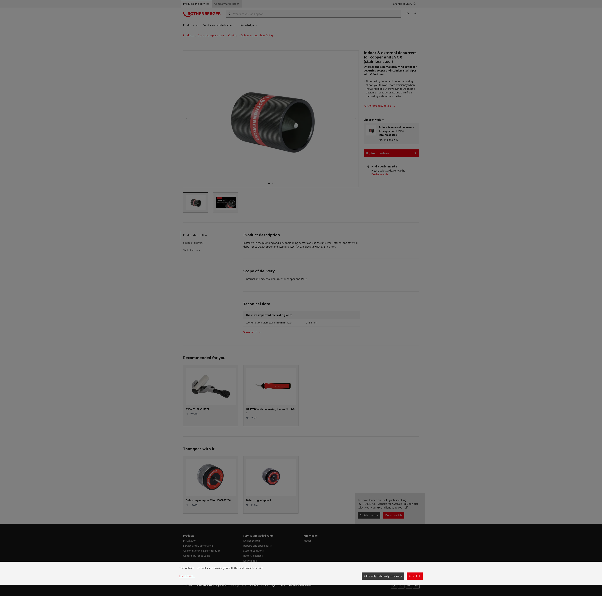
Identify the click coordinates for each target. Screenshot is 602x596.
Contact (283, 585)
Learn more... (187, 576)
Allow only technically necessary (383, 576)
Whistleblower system (300, 585)
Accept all (414, 576)
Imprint (254, 585)
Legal (273, 585)
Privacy (264, 585)
